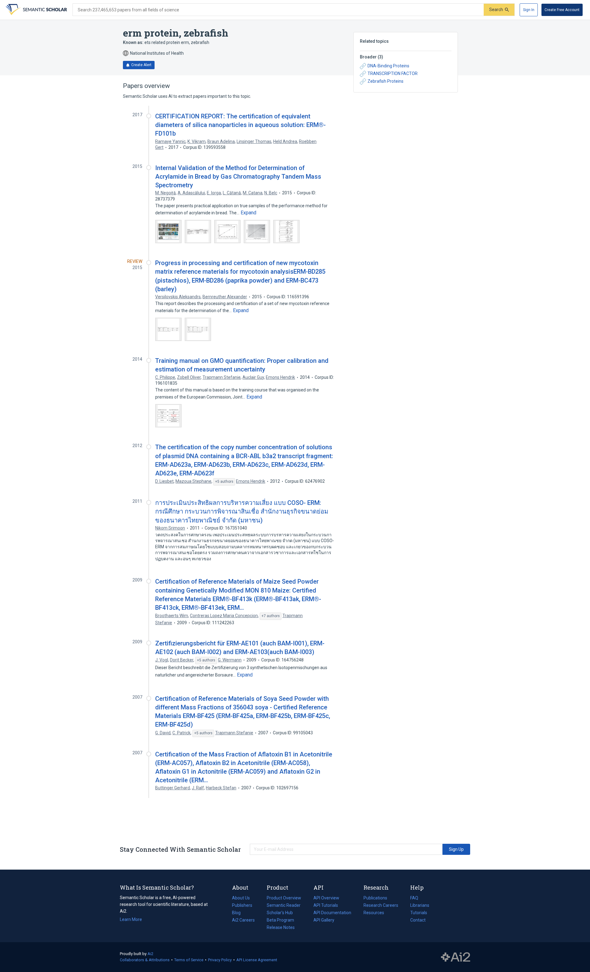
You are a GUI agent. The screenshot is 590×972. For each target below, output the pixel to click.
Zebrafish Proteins (385, 81)
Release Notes (281, 927)
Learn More (131, 919)
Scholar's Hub (280, 912)
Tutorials (418, 912)
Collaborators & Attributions (145, 960)
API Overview (326, 897)
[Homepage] (35, 9)
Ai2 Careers (243, 921)
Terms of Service (188, 960)
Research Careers (381, 906)
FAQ (414, 897)
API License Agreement (256, 960)
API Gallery (323, 920)
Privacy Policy (220, 960)
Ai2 (150, 953)
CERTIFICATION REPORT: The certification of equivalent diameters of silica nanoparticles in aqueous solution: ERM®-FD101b (240, 125)
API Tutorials (325, 905)
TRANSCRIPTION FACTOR (393, 73)
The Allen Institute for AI (455, 957)
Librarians (419, 905)
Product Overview (284, 897)
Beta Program (280, 920)
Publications (375, 898)
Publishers (242, 905)
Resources (374, 913)
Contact (418, 920)
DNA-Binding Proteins (388, 65)
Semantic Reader (284, 905)
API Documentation (332, 913)
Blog (239, 913)
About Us (241, 897)
